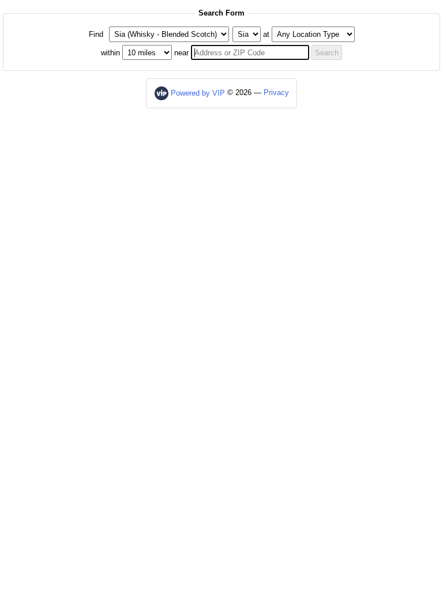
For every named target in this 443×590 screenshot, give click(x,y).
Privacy (276, 93)
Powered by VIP (197, 93)
